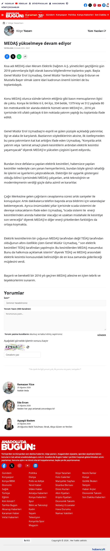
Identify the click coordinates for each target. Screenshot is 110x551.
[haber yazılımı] (98, 548)
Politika (33, 473)
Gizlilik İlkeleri (89, 481)
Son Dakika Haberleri (93, 497)
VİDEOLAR (23, 3)
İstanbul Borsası (64, 485)
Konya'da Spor (36, 521)
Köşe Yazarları (14, 23)
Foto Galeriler (63, 477)
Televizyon (34, 517)
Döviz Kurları (62, 489)
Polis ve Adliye (36, 481)
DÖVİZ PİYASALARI (40, 3)
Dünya (32, 477)
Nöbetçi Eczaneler (65, 505)
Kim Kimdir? (8, 501)
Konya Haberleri (37, 497)
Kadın (32, 509)
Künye (85, 477)
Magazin (33, 525)
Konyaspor (8, 477)
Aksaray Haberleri (11, 509)
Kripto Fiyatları (63, 497)
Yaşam (32, 513)
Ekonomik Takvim (65, 501)
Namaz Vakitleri (64, 513)
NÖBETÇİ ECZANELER (10, 7)
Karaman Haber (10, 513)
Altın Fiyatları (62, 493)
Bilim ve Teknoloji (38, 505)
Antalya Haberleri (38, 493)
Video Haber (35, 489)
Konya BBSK (8, 481)
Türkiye (6, 493)
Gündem (6, 473)
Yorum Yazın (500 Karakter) (17, 308)
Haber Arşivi (89, 489)
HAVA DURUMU (58, 3)
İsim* (6, 298)
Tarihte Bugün (9, 505)
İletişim (86, 485)
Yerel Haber (35, 485)
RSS (28, 540)
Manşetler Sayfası (65, 481)
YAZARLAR (9, 3)
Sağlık (5, 489)
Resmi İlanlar (89, 473)
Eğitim (5, 497)
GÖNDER (101, 335)
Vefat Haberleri (10, 517)
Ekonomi (7, 485)
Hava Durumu (63, 509)
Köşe (24, 31)
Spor (31, 501)
